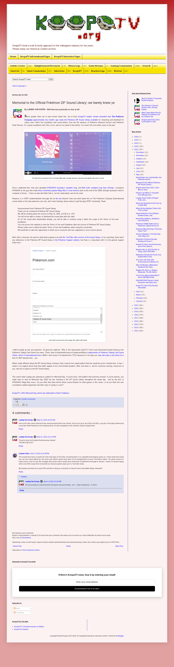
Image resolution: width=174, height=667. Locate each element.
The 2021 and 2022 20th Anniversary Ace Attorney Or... (148, 261)
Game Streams (96, 66)
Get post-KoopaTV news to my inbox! (87, 588)
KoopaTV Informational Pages (35, 56)
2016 (136, 321)
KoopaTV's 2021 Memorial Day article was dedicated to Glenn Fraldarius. (41, 393)
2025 (136, 140)
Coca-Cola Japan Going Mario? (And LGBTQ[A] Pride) (147, 276)
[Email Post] (16, 401)
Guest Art (14, 71)
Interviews (59, 71)
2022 (136, 149)
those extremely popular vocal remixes (58, 190)
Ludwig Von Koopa (26, 420)
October (139, 159)
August (139, 165)
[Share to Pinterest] (26, 404)
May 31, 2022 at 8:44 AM (46, 420)
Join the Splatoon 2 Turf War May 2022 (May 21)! (148, 235)
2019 (136, 311)
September (140, 162)
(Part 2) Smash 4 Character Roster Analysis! (152, 99)
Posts (17, 608)
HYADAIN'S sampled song (62, 188)
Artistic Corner (17, 66)
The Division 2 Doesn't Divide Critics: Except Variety (150, 107)
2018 (136, 315)
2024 (136, 143)
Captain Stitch (24, 453)
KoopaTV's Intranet (21, 629)
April (138, 292)
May (138, 175)
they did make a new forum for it (111, 355)
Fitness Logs (74, 66)
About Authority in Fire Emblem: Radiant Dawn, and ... (147, 214)
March (138, 295)
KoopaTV (77, 71)
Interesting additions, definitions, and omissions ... (148, 220)
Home (13, 56)
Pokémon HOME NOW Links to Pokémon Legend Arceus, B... (148, 225)
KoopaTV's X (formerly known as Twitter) (29, 627)
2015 (136, 324)
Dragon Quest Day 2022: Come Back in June (151, 121)
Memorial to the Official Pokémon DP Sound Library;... (148, 184)
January (139, 301)
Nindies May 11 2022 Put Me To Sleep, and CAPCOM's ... (147, 250)
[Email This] (14, 404)
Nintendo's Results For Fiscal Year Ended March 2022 (148, 256)
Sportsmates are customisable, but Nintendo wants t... (148, 178)
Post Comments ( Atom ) (31, 550)
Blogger (121, 636)
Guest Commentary (36, 71)
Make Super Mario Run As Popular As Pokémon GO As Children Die (151, 115)
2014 (136, 327)
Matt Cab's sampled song (98, 188)
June (138, 171)
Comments (19, 613)
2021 (136, 305)
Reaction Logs (98, 71)
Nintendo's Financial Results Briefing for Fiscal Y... (146, 240)
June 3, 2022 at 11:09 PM (39, 453)
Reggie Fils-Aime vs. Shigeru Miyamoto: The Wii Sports (146, 271)
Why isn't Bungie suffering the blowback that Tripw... (147, 266)
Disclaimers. (26, 538)
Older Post (119, 546)
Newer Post (17, 546)
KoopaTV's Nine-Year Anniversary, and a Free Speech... (148, 245)
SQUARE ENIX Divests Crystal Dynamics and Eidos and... (147, 281)
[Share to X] (20, 404)
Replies (24, 477)
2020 (136, 308)
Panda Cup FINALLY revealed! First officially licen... (147, 194)
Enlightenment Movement (47, 66)
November (140, 155)
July (138, 168)
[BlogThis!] (17, 404)
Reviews (118, 71)
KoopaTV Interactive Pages (67, 56)
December (140, 152)
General (146, 66)
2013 (136, 331)
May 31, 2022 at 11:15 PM (46, 437)
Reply (21, 429)
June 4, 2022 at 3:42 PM (52, 481)
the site (59, 199)
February (139, 298)
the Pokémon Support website (67, 240)
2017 (136, 318)
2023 (136, 146)
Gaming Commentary (121, 66)
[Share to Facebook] (23, 404)
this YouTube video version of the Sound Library (81, 237)
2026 (136, 137)
